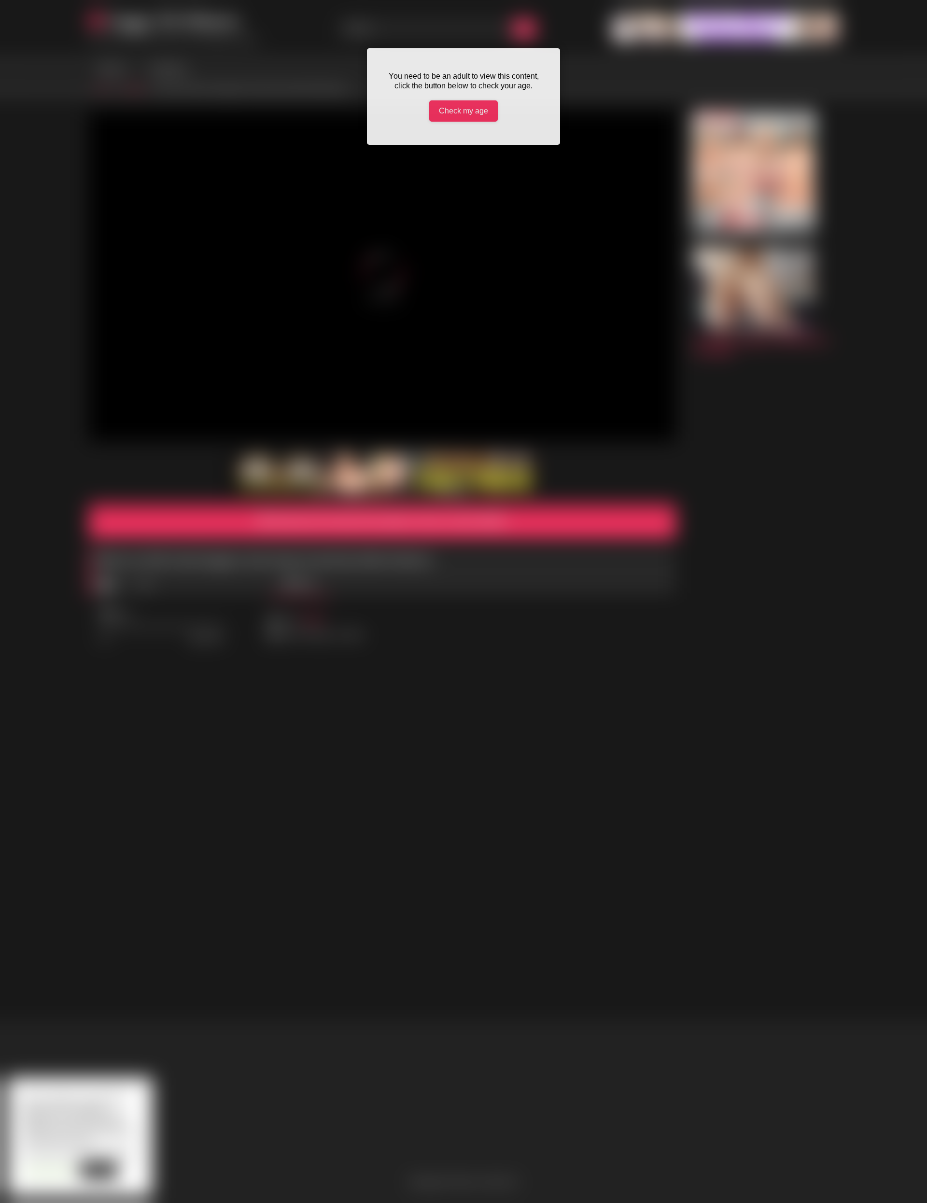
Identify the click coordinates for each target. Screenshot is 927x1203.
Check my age (463, 111)
